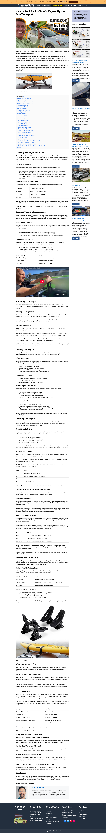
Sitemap (48, 823)
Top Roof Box (27, 5)
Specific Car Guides (70, 5)
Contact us (49, 813)
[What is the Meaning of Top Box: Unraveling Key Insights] (81, 43)
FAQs (47, 815)
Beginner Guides (57, 5)
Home (38, 5)
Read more (75, 80)
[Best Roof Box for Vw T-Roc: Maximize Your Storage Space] (81, 175)
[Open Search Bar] (86, 5)
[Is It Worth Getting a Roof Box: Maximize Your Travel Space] (81, 211)
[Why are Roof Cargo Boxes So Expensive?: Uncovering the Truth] (81, 136)
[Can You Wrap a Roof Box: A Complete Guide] (81, 94)
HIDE (24, 96)
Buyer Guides (46, 5)
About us (48, 811)
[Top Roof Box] (19, 5)
